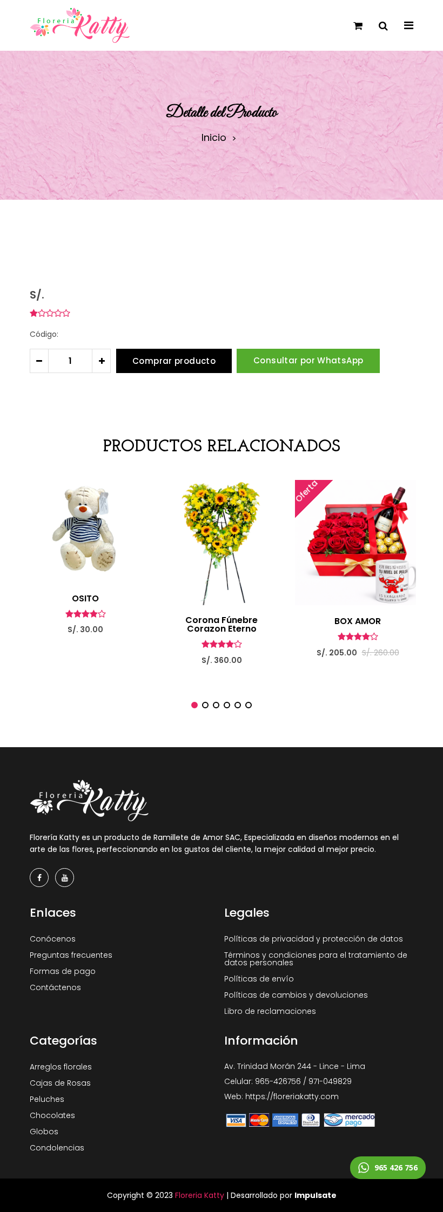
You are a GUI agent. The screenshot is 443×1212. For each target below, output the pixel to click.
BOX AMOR (357, 621)
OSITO (85, 598)
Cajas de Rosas (60, 1083)
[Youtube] (64, 877)
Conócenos (53, 939)
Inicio (214, 138)
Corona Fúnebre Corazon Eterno (221, 624)
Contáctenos (55, 987)
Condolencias (57, 1148)
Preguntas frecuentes (71, 955)
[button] (194, 705)
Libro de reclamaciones (270, 1011)
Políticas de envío (259, 979)
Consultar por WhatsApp (308, 360)
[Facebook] (39, 877)
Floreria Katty (199, 1195)
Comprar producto (174, 361)
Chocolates (52, 1115)
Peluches (47, 1099)
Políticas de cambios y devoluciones (296, 995)
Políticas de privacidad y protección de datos (313, 939)
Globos (44, 1131)
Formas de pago (63, 971)
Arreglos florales (61, 1067)
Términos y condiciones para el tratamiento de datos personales (315, 958)
